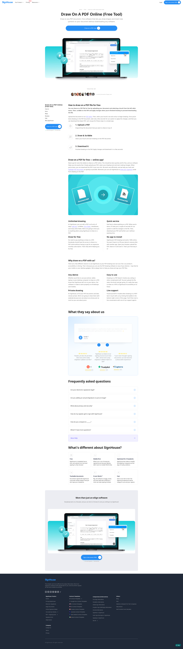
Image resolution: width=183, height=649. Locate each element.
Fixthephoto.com (94, 341)
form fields (87, 226)
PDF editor (89, 116)
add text (74, 226)
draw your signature (126, 169)
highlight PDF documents (76, 169)
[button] (19, 2)
